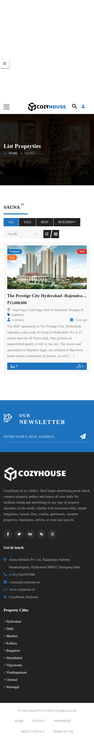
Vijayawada (13, 665)
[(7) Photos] (36, 267)
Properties (62, 721)
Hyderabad (13, 621)
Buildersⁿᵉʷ (66, 222)
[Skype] (41, 534)
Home (13, 153)
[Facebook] (8, 534)
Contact (39, 721)
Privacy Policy (33, 731)
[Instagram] (52, 534)
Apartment (17, 315)
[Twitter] (19, 534)
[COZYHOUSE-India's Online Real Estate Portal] (47, 106)
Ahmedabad (13, 658)
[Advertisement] (47, 49)
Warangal (12, 687)
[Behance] (30, 534)
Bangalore (12, 650)
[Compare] (58, 267)
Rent (44, 222)
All (11, 222)
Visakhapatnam (16, 672)
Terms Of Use (63, 731)
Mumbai (11, 636)
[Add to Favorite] (47, 267)
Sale (27, 222)
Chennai (11, 680)
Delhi (9, 629)
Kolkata (11, 643)
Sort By (12, 234)
